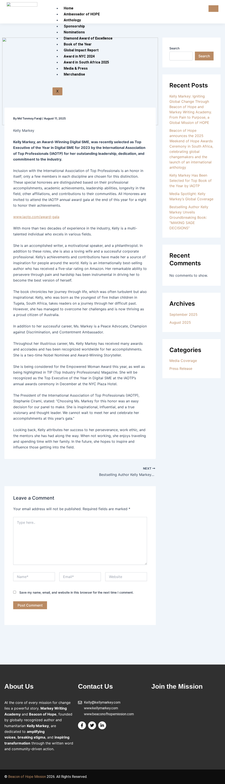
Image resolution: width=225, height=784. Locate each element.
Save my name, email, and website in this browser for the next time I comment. (76, 592)
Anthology (72, 20)
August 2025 (180, 322)
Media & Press (76, 68)
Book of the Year (78, 44)
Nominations (74, 32)
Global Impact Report (81, 50)
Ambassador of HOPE (82, 14)
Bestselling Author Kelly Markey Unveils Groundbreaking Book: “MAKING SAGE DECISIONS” (188, 217)
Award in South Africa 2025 (86, 62)
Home (68, 8)
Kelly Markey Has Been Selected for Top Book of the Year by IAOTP (190, 180)
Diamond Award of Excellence (88, 38)
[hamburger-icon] (213, 8)
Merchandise (74, 74)
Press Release (180, 368)
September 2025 (183, 314)
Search (174, 48)
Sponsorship (74, 26)
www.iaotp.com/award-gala (36, 217)
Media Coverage (183, 360)
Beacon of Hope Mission (27, 777)
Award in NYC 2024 (79, 56)
